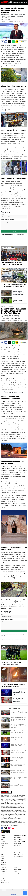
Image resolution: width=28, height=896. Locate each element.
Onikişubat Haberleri (18, 856)
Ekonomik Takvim (18, 875)
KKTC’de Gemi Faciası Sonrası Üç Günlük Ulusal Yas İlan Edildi (19, 700)
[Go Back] (25, 893)
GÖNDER (14, 231)
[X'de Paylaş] (9, 41)
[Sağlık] (14, 275)
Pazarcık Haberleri (18, 851)
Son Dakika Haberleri (18, 877)
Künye (15, 867)
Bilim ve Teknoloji (4, 843)
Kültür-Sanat (10, 306)
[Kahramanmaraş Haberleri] (14, 253)
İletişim (15, 871)
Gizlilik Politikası (17, 869)
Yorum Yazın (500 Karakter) (7, 219)
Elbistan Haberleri (18, 845)
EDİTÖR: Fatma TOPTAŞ (18, 320)
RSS (5, 890)
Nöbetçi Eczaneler (5, 882)
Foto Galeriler (4, 871)
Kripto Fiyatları (4, 880)
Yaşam (2, 860)
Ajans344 (3, 6)
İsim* (2, 214)
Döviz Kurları (3, 877)
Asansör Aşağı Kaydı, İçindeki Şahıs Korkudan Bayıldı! (19, 692)
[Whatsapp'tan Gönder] (13, 41)
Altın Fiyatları (4, 878)
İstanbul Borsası (4, 875)
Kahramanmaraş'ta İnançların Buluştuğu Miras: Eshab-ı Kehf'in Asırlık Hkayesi (19, 293)
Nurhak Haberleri (18, 849)
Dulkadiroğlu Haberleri (19, 854)
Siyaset (2, 845)
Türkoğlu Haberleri (18, 852)
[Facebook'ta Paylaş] (5, 41)
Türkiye (2, 854)
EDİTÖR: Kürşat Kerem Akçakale (20, 21)
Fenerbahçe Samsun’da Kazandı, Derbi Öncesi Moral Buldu (19, 300)
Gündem (9, 6)
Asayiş (2, 852)
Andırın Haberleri (18, 839)
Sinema (2, 858)
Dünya (2, 839)
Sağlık (2, 847)
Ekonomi (3, 837)
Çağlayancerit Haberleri (19, 841)
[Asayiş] (14, 675)
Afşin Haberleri (17, 837)
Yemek (2, 856)
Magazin (3, 841)
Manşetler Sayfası (5, 873)
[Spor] (14, 652)
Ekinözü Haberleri (18, 843)
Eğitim (2, 849)
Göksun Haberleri (18, 847)
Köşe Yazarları (4, 869)
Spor (2, 851)
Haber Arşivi (17, 873)
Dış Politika (3, 864)
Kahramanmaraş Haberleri (20, 835)
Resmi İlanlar (3, 867)
